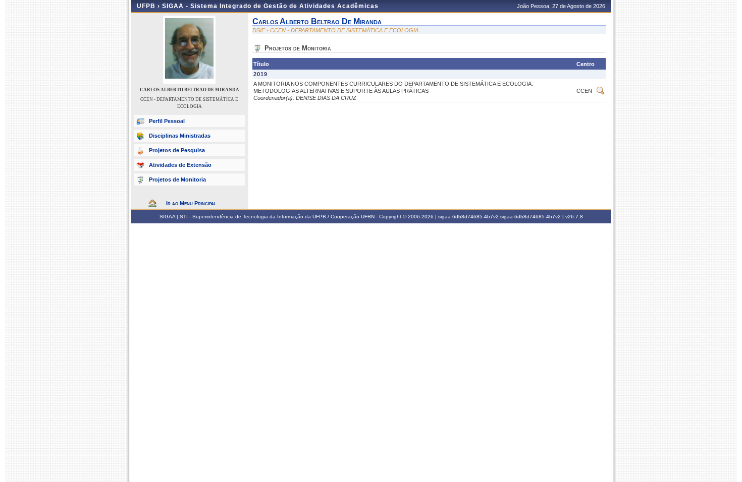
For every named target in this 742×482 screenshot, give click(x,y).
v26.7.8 (574, 216)
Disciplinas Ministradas (179, 136)
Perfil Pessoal (167, 121)
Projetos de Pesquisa (177, 150)
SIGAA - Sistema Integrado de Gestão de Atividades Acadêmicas (270, 6)
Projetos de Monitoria (177, 179)
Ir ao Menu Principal (191, 203)
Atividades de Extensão (180, 165)
